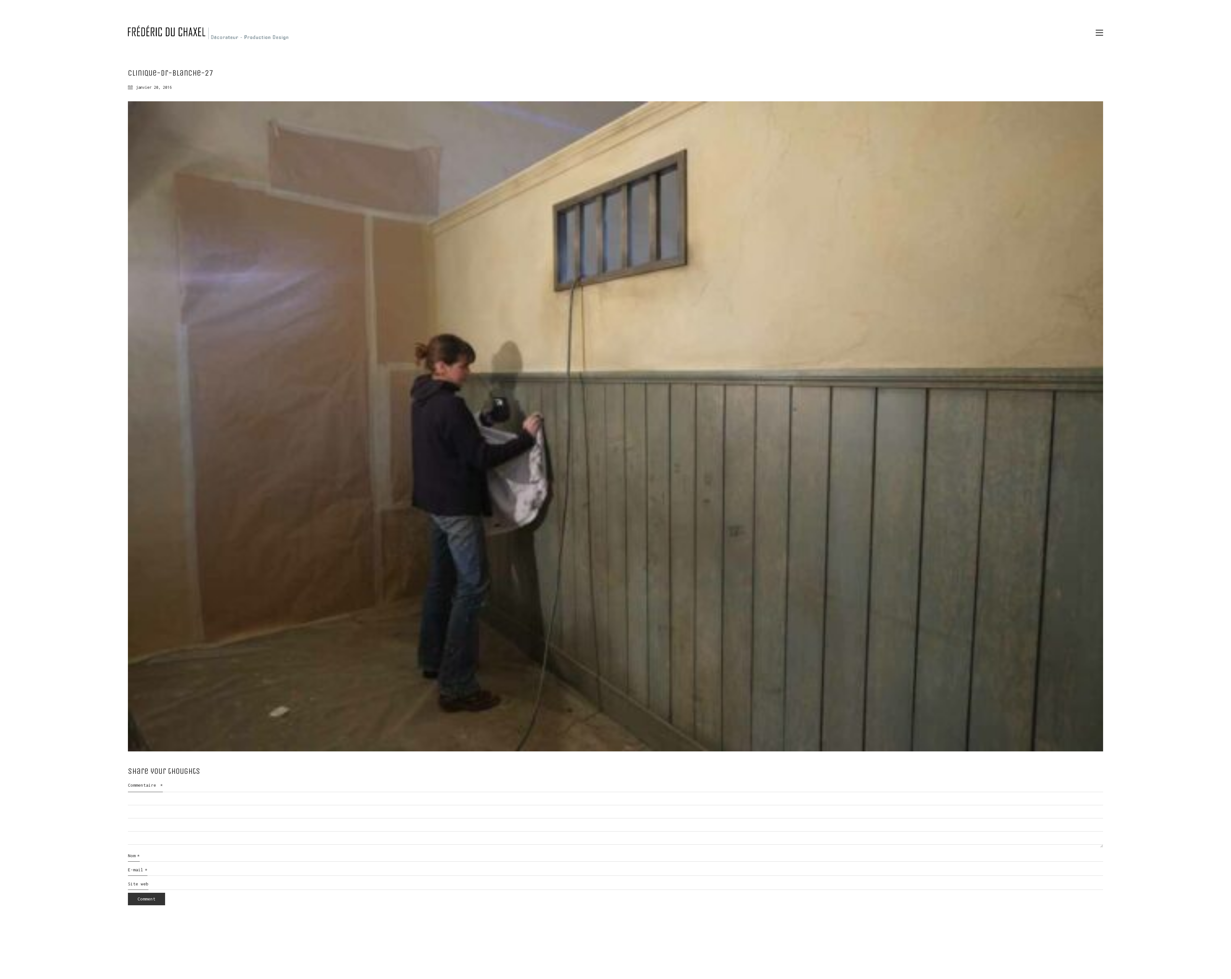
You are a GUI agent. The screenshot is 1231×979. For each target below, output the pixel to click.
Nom (134, 855)
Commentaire (145, 785)
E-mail (137, 869)
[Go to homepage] (208, 33)
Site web (138, 883)
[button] (1099, 32)
